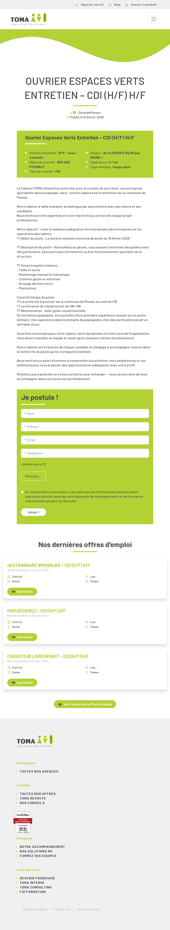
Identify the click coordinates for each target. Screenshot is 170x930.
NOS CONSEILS (32, 803)
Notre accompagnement (42, 847)
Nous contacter (89, 909)
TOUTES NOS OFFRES (38, 794)
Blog (117, 4)
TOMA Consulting (36, 887)
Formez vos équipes (38, 856)
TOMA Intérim (32, 882)
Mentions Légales (35, 909)
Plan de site (62, 909)
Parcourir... (33, 476)
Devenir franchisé (143, 4)
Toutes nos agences (39, 771)
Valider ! (33, 512)
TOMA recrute (33, 798)
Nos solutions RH (36, 851)
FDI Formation (33, 892)
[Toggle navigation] (154, 19)
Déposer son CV (92, 4)
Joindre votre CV (33, 464)
